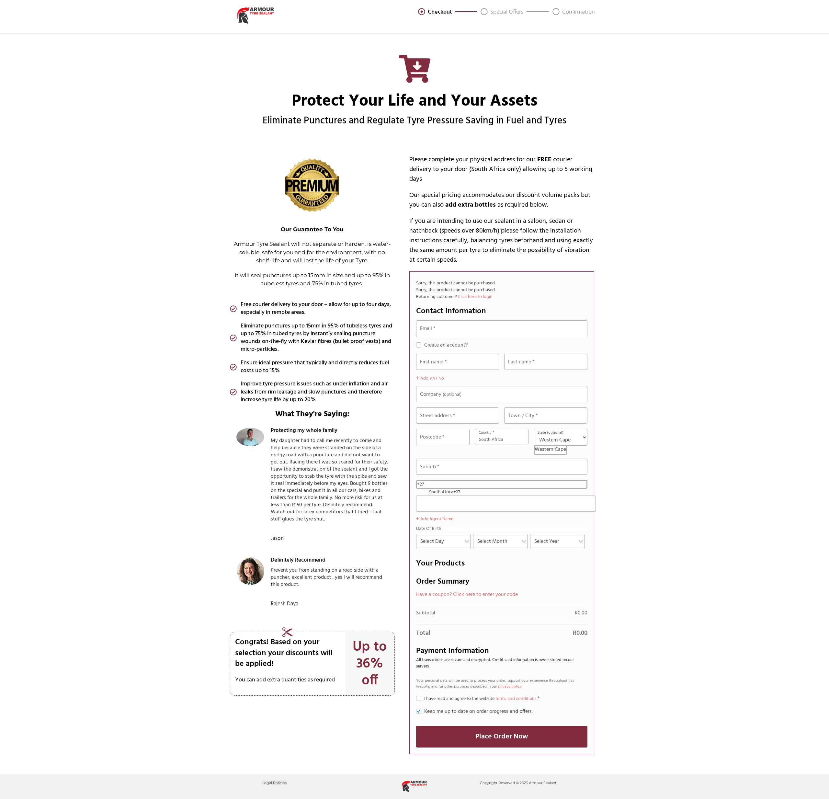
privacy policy (510, 686)
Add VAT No (431, 378)
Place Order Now (501, 736)
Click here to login (475, 297)
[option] (508, 492)
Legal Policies (274, 783)
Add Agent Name (436, 519)
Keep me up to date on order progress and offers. (478, 711)
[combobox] (550, 449)
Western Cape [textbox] (550, 449)
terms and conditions (516, 698)
